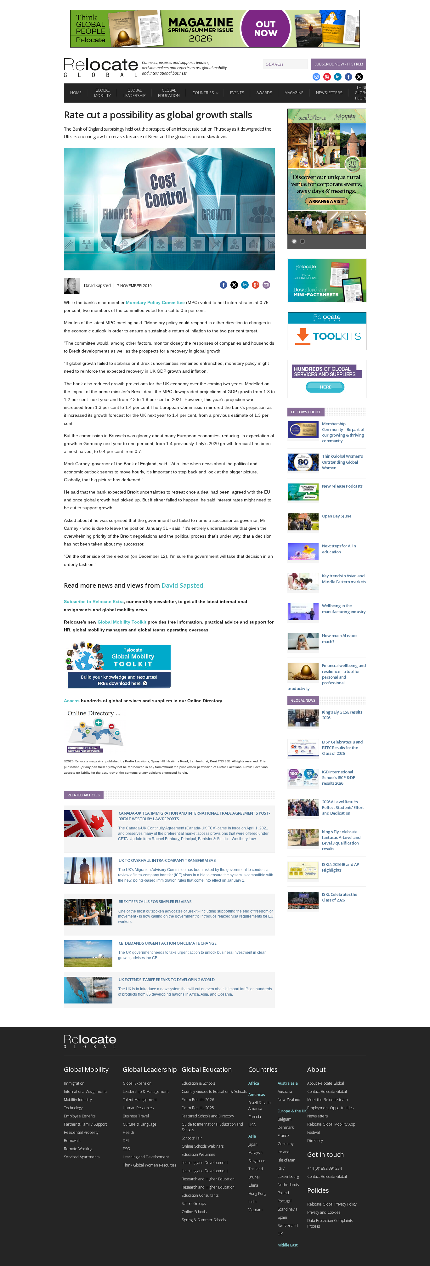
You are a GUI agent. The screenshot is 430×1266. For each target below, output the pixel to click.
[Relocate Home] (101, 67)
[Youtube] (327, 77)
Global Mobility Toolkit (122, 622)
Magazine (294, 92)
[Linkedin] (338, 77)
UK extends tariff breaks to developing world (167, 979)
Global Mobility (102, 93)
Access (72, 700)
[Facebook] (348, 77)
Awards (264, 92)
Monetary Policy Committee (155, 302)
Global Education (169, 93)
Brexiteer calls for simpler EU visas (155, 901)
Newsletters (329, 92)
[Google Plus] (316, 77)
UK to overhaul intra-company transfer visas (167, 860)
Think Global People (362, 93)
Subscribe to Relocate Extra (94, 601)
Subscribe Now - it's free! (338, 64)
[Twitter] (359, 77)
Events (237, 92)
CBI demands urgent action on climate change (167, 943)
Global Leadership (134, 93)
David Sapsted (182, 585)
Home (76, 92)
